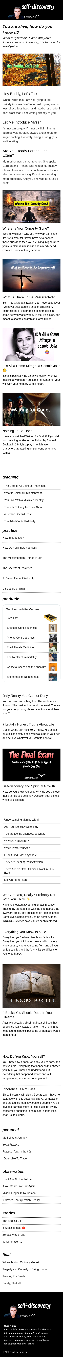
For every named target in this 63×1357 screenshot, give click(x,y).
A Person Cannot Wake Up (18, 578)
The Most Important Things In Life (22, 557)
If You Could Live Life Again (19, 1186)
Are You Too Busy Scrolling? (21, 826)
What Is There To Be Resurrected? (29, 297)
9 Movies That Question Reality (21, 1200)
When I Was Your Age (17, 847)
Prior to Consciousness (21, 637)
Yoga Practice (11, 1144)
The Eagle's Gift (12, 1220)
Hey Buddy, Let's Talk (20, 94)
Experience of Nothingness (23, 676)
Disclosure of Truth (14, 588)
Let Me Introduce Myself (22, 122)
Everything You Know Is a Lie (24, 932)
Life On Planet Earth (16, 879)
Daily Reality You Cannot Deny (25, 696)
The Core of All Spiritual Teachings (25, 485)
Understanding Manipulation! (21, 819)
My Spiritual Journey (15, 1137)
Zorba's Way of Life (14, 1234)
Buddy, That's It (12, 1283)
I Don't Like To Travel (15, 1158)
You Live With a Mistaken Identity (24, 500)
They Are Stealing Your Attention (23, 862)
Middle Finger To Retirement (19, 1193)
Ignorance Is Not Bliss (19, 1089)
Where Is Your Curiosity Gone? (26, 228)
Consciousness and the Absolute (26, 667)
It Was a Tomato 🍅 (14, 1227)
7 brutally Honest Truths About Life (28, 724)
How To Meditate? (13, 537)
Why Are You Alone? (16, 840)
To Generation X (12, 1241)
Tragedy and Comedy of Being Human (25, 1269)
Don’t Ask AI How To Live (17, 1179)
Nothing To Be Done (17, 431)
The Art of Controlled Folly (19, 521)
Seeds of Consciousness (22, 627)
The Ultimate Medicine (20, 647)
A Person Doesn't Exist (17, 514)
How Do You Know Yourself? (20, 547)
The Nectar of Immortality (22, 657)
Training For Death (14, 1276)
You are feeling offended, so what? (24, 833)
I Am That (12, 618)
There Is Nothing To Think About (23, 507)
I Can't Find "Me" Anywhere (20, 855)
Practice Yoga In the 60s (17, 1151)
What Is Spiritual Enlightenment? (23, 493)
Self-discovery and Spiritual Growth (29, 786)
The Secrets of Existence (17, 568)
